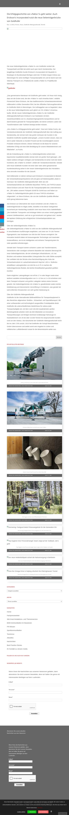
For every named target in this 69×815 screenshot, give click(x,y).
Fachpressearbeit (13, 615)
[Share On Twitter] (2, 209)
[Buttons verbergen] (2, 232)
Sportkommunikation (14, 630)
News (21, 24)
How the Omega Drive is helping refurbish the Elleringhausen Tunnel (34, 574)
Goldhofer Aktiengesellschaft (32, 24)
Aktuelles (10, 638)
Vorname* (11, 689)
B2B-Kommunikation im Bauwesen (19, 623)
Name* (11, 697)
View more (39, 807)
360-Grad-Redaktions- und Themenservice (22, 619)
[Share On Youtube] (2, 217)
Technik (43, 24)
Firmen (17, 24)
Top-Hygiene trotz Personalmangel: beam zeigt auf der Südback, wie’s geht (34, 547)
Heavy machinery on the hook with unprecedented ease (34, 382)
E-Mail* (11, 682)
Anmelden (34, 713)
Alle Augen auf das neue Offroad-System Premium (34, 517)
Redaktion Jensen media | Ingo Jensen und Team (21, 385)
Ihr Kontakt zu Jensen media (17, 649)
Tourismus (10, 634)
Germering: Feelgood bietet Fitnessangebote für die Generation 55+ (34, 530)
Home (9, 612)
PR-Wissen (11, 627)
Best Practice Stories (14, 645)
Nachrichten (11, 641)
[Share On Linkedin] (2, 213)
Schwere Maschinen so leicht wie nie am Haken (34, 427)
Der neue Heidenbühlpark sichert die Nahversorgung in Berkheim (34, 561)
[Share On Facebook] (2, 205)
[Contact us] (2, 224)
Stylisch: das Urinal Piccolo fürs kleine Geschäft (34, 472)
